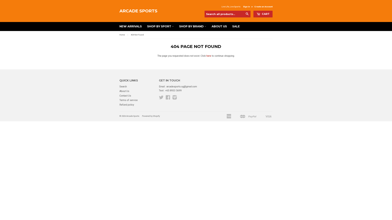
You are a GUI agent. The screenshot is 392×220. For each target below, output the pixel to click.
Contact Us (125, 95)
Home (122, 35)
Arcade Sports (138, 10)
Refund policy (126, 104)
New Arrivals (130, 26)
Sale (236, 26)
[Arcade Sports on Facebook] (168, 98)
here (208, 55)
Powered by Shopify (151, 116)
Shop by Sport (159, 26)
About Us (219, 26)
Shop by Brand (191, 26)
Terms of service (128, 100)
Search (123, 86)
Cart (265, 13)
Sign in (246, 6)
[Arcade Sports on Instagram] (174, 98)
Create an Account (263, 6)
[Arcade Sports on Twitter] (161, 98)
